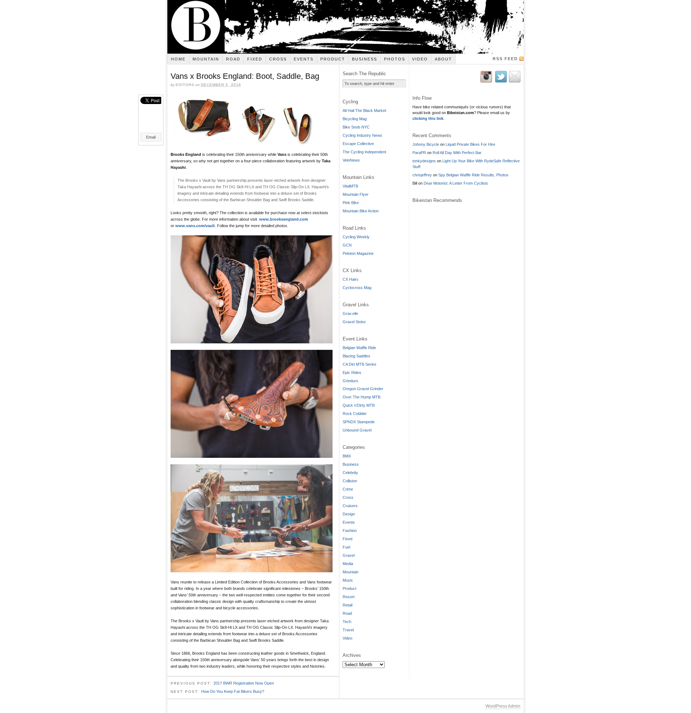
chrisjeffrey (422, 175)
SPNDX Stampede (359, 422)
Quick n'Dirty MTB (359, 405)
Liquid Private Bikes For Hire (470, 144)
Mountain (206, 59)
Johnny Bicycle (425, 144)
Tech (347, 621)
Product (332, 59)
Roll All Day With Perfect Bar (457, 152)
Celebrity (350, 472)
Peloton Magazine (358, 253)
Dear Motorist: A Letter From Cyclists (456, 183)
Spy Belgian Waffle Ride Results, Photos (473, 175)
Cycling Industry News (362, 135)
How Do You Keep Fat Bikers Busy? (232, 691)
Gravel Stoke (354, 322)
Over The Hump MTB (361, 397)
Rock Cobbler (355, 413)
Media (348, 563)
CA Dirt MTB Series (359, 364)
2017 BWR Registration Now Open (243, 683)
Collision (350, 481)
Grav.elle (350, 313)
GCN (347, 245)
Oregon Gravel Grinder (363, 389)
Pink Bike (351, 202)
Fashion (350, 530)
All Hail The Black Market (364, 110)
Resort (348, 597)
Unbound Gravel (357, 430)
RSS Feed (505, 59)
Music (348, 580)
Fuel (346, 547)
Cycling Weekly (356, 237)
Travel (348, 630)
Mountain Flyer (356, 194)
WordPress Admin (502, 706)
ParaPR (419, 152)
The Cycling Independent (364, 152)
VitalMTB (350, 186)
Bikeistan (345, 27)
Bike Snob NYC (356, 127)
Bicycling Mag (355, 119)
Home (178, 59)
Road (233, 59)
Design (349, 514)
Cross (278, 59)
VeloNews (351, 160)
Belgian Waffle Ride (359, 348)
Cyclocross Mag (357, 287)
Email (150, 137)
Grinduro (350, 381)
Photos (394, 59)
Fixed (254, 59)
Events (303, 59)
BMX (347, 456)
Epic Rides (352, 372)
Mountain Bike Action (361, 211)
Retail (347, 605)
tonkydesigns (424, 161)
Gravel (348, 555)
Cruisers (350, 506)
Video (420, 59)
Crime (348, 489)
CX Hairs (350, 279)
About (443, 59)
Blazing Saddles (356, 356)
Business (364, 59)
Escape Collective (358, 143)
